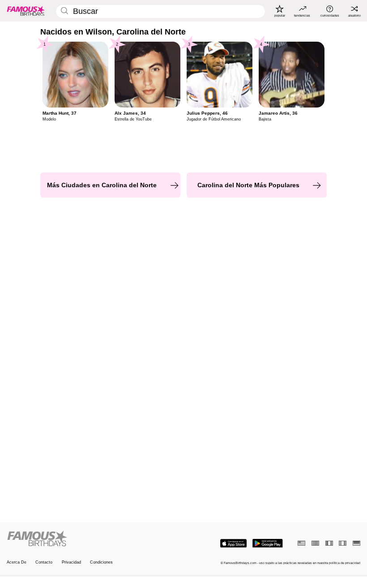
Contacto (43, 562)
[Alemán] (356, 543)
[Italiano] (342, 543)
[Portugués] (315, 543)
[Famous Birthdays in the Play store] (267, 543)
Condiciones (101, 562)
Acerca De (16, 562)
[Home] (93, 538)
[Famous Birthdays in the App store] (233, 543)
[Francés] (329, 543)
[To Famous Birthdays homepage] (26, 11)
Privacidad (71, 562)
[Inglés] (301, 543)
